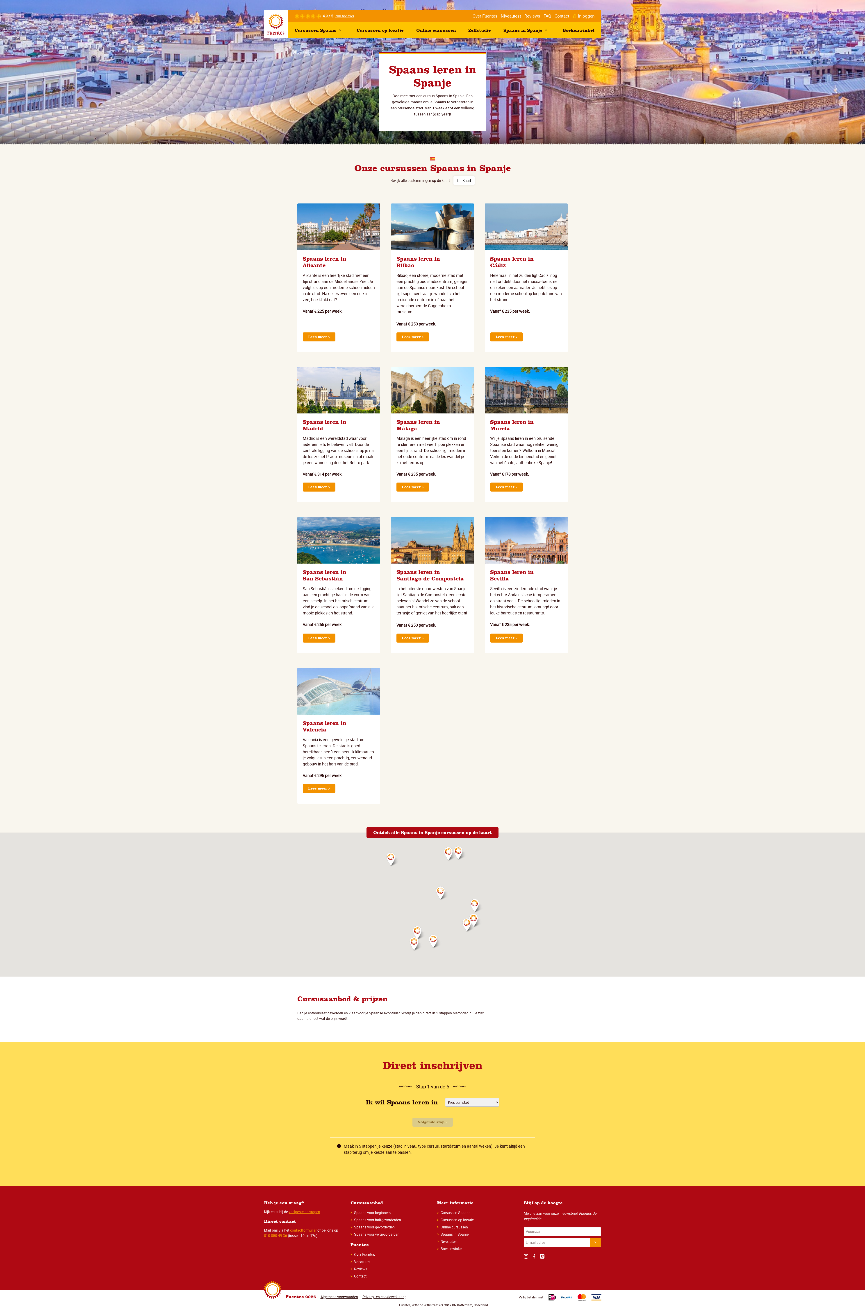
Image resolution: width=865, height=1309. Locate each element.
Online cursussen (454, 1227)
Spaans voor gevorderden (374, 1227)
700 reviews (344, 16)
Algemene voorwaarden (339, 1296)
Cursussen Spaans (455, 1212)
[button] (476, 921)
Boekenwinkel (451, 1248)
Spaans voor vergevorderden (376, 1234)
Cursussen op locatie (457, 1219)
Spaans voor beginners (372, 1212)
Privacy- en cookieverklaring (384, 1296)
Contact (360, 1276)
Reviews (360, 1268)
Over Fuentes (364, 1254)
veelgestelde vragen (304, 1211)
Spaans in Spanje (455, 1234)
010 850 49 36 (276, 1235)
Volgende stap (432, 1122)
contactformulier (303, 1230)
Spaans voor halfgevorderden (377, 1219)
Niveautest (449, 1241)
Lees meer (318, 337)
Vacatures (362, 1261)
